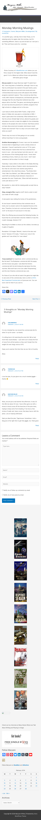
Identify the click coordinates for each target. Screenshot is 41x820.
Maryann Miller (20, 31)
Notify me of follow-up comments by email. (17, 490)
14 (26, 783)
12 (15, 783)
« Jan (3, 793)
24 (4, 788)
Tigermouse (11, 369)
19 (15, 786)
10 (4, 783)
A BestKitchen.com (21, 70)
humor (13, 31)
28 (26, 788)
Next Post (36, 299)
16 (36, 783)
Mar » (8, 793)
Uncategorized (29, 31)
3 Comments (6, 31)
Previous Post (6, 299)
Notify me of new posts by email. (14, 495)
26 (15, 788)
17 (4, 786)
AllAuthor (26, 765)
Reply (37, 358)
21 (25, 786)
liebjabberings (12, 322)
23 (36, 786)
